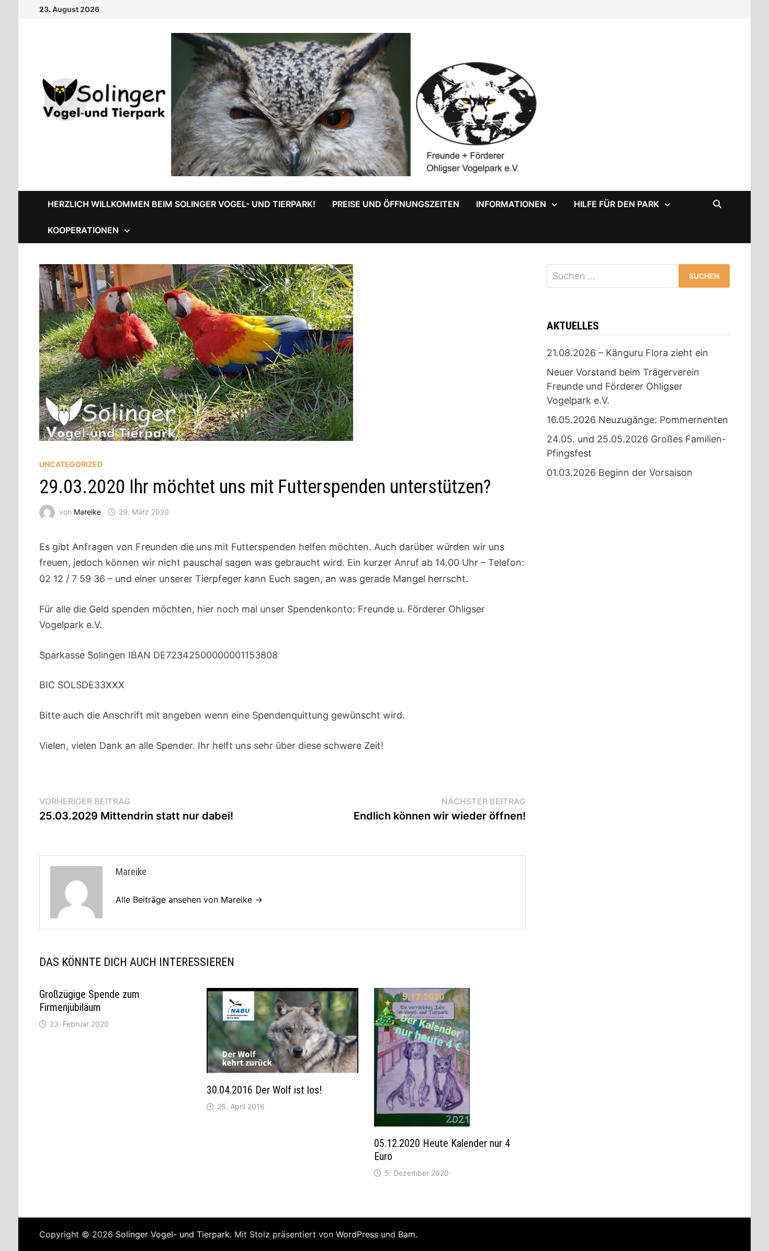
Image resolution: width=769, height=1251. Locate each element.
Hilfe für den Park (616, 204)
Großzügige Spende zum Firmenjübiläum (89, 1001)
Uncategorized (71, 464)
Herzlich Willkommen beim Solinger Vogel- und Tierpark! (181, 204)
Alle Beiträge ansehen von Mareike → (189, 899)
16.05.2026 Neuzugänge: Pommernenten (637, 419)
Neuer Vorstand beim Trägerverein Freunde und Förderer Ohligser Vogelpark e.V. (623, 386)
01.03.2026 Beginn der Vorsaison (620, 472)
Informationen (511, 204)
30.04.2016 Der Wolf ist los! (264, 1090)
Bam (406, 1234)
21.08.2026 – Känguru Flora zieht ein (627, 352)
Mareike (87, 511)
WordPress (357, 1234)
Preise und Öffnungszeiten (395, 204)
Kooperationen (83, 230)
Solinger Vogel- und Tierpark (173, 1234)
